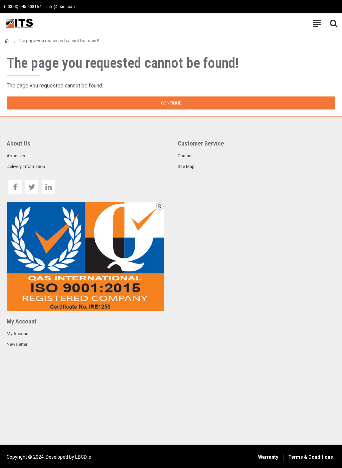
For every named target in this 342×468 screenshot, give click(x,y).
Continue (171, 102)
